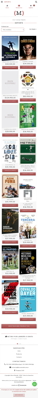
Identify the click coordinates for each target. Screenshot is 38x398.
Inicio (14, 19)
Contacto (19, 357)
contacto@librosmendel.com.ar (20, 367)
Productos (19, 354)
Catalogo (18, 19)
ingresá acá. (28, 380)
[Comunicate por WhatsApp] (34, 384)
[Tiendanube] (19, 385)
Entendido (19, 395)
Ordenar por (5, 26)
